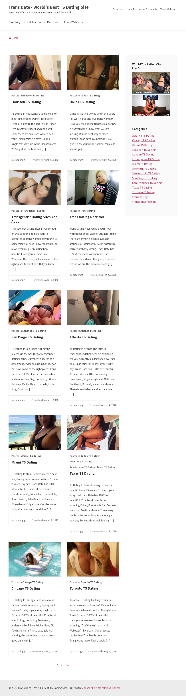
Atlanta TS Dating (93, 307)
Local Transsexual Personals (142, 9)
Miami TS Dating (35, 432)
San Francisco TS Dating (147, 183)
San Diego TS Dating (35, 307)
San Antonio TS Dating (83, 467)
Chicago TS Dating (35, 559)
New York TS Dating (144, 168)
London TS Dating (143, 154)
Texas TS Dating (93, 432)
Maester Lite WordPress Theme (100, 688)
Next (68, 665)
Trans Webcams (168, 9)
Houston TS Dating (35, 72)
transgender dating (33, 210)
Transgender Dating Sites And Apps (35, 187)
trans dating (87, 210)
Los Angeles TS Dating (146, 159)
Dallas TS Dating (93, 72)
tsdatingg (20, 159)
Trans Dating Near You (93, 187)
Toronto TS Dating (93, 559)
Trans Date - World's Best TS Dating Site (49, 7)
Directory (118, 9)
